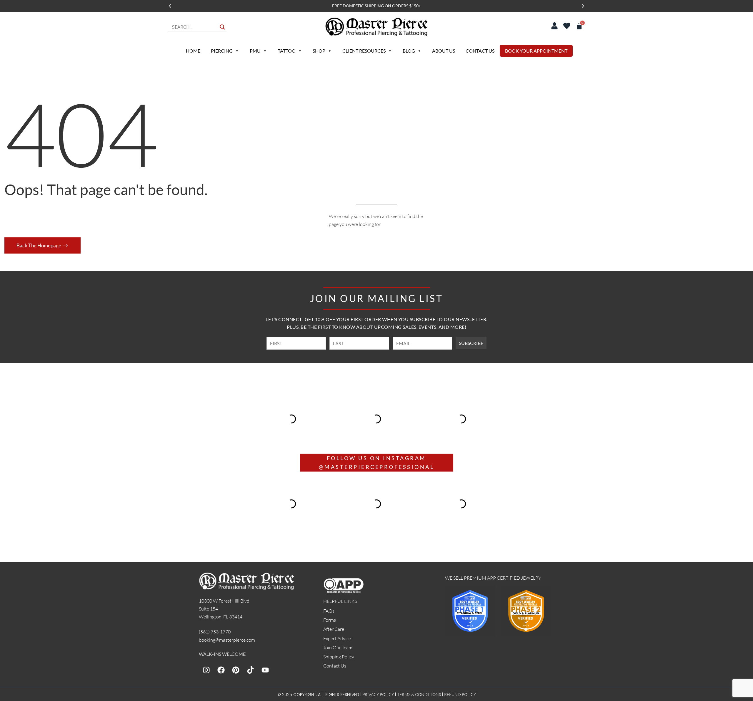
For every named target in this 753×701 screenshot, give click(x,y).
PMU (255, 50)
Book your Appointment (536, 50)
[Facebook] (221, 670)
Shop (319, 50)
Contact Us (480, 50)
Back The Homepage (39, 245)
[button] (170, 6)
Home (193, 50)
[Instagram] (206, 670)
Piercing (222, 50)
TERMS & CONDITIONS (419, 694)
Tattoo (287, 50)
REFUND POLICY (460, 694)
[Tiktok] (250, 670)
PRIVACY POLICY (378, 694)
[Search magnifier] (222, 27)
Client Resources (364, 50)
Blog (409, 50)
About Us (443, 50)
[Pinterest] (235, 670)
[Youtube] (265, 670)
